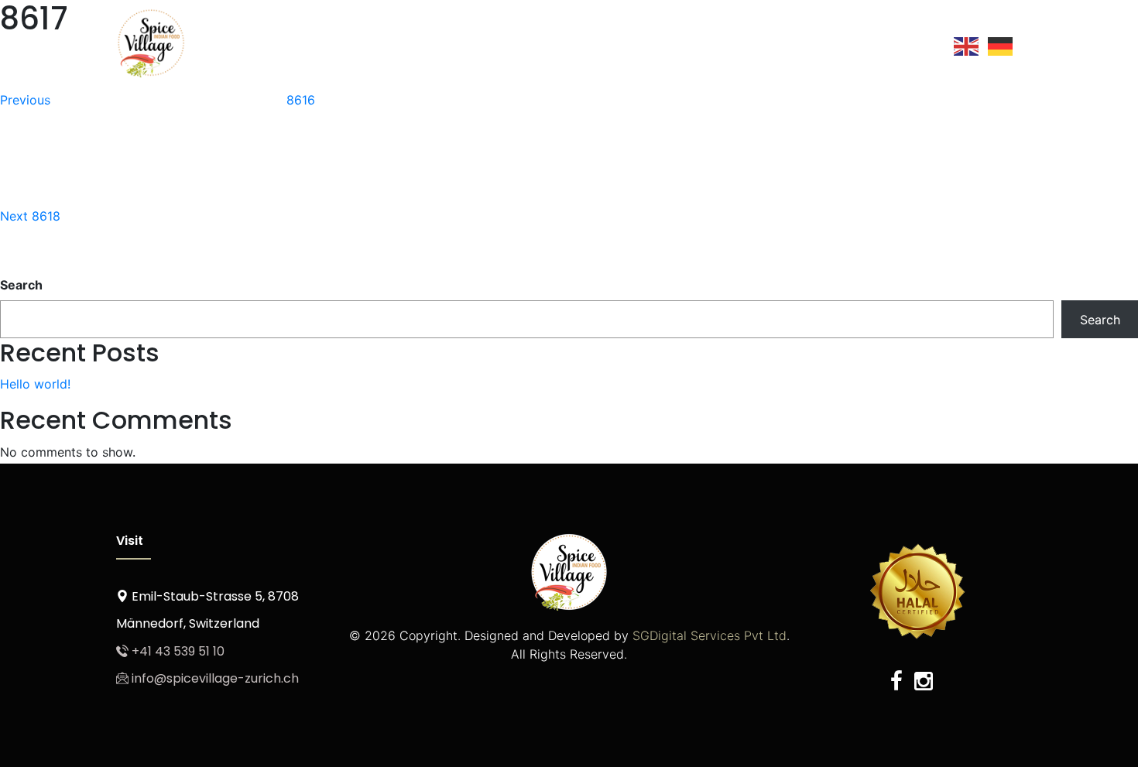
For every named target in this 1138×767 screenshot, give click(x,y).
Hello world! (35, 384)
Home (448, 41)
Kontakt (903, 41)
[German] (1001, 45)
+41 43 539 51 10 (177, 651)
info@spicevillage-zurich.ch (214, 678)
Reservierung (819, 41)
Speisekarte (602, 41)
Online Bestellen (709, 41)
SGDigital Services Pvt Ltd (708, 635)
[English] (967, 45)
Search (21, 285)
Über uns (516, 41)
